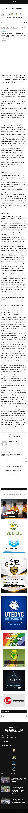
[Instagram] (13, 1)
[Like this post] (10, 436)
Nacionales (3, 31)
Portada (3, 27)
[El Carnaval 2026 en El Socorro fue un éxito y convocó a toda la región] (5, 801)
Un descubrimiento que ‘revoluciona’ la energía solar (14, 471)
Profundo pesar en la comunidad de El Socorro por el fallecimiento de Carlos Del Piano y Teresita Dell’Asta (18, 790)
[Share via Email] (19, 436)
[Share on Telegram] (17, 436)
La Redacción (10, 38)
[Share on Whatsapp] (16, 436)
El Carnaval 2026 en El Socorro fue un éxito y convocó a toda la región (18, 800)
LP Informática (17, 810)
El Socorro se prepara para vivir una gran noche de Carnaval (18, 779)
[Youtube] (15, 1)
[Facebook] (2, 741)
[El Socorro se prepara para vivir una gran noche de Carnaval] (5, 780)
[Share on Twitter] (14, 436)
